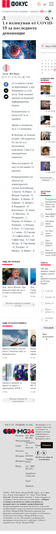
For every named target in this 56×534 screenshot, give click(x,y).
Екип (28, 481)
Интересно (21, 461)
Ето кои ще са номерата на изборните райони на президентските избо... (49, 118)
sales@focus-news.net (30, 474)
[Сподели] (6, 96)
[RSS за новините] (44, 453)
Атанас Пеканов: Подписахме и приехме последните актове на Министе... (49, 133)
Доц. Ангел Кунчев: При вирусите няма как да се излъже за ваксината (14, 290)
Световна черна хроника (49, 223)
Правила (29, 486)
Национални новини (47, 79)
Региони (19, 436)
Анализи (20, 451)
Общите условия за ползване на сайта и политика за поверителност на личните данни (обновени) (26, 501)
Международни (21, 441)
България (20, 430)
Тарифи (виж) (29, 460)
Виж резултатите (48, 335)
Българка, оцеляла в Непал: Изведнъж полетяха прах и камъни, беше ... (49, 149)
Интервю (20, 456)
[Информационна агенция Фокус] (37, 453)
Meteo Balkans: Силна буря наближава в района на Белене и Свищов (49, 103)
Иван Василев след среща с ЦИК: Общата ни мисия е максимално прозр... (49, 164)
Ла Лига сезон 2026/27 (49, 233)
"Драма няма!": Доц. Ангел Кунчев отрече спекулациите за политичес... (49, 88)
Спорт (18, 446)
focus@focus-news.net (30, 445)
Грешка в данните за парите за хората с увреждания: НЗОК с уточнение (12, 386)
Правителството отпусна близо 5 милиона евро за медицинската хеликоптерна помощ (14, 352)
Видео (18, 466)
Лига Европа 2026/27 (48, 243)
